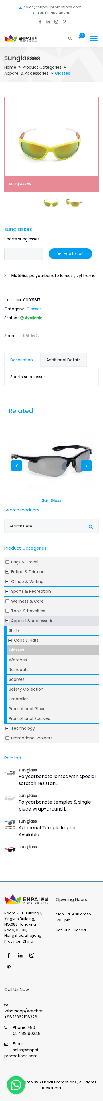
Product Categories (42, 67)
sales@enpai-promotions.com (53, 7)
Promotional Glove (27, 709)
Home (10, 67)
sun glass (28, 770)
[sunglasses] (51, 144)
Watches (18, 660)
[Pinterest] (64, 22)
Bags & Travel (24, 562)
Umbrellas (19, 699)
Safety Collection (26, 689)
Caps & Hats (26, 640)
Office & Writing (27, 581)
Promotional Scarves (29, 718)
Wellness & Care (27, 601)
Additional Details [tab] (63, 360)
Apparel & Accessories (26, 73)
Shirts (14, 630)
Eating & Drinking (28, 572)
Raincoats (19, 669)
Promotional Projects (32, 738)
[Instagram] (56, 22)
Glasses (16, 650)
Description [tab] (21, 360)
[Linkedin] (48, 22)
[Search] (70, 37)
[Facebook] (40, 22)
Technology (23, 728)
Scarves (17, 679)
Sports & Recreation (31, 591)
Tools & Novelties (28, 611)
